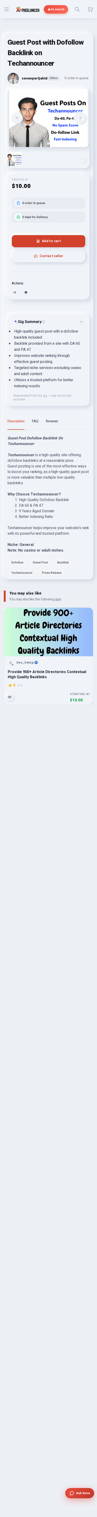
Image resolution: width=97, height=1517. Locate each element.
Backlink (63, 562)
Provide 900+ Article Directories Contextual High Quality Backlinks (47, 674)
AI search (57, 9)
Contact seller (51, 256)
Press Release (51, 573)
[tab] (48, 143)
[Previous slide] (17, 117)
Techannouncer (21, 573)
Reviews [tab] (52, 421)
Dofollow (17, 562)
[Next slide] (80, 117)
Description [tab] (16, 421)
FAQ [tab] (35, 421)
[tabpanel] (48, 507)
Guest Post (40, 562)
